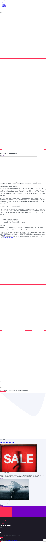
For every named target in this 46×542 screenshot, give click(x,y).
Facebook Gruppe (4, 520)
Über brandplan (4, 519)
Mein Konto (3, 7)
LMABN (6, 540)
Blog (2, 3)
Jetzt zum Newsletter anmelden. (4, 538)
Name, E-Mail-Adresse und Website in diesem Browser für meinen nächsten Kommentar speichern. (14, 390)
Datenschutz (9, 540)
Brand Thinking (6, 235)
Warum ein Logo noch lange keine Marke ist (8, 237)
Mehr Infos (3, 4)
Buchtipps (3, 5)
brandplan (2, 155)
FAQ (4, 5)
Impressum (12, 540)
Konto (2, 521)
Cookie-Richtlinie (16, 540)
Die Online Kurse (2, 506)
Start (2, 2)
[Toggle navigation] (4, 0)
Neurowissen (3, 529)
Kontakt (3, 523)
